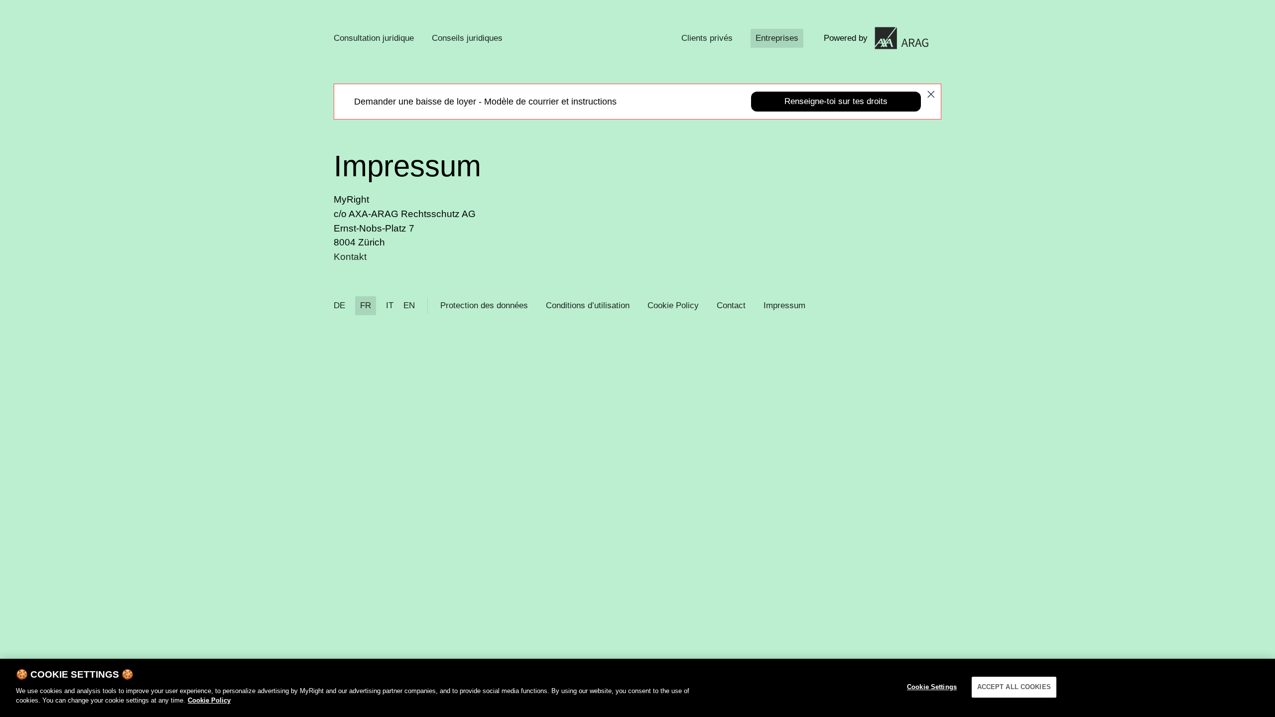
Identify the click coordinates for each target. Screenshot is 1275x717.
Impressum (784, 305)
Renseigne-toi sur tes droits (836, 101)
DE (339, 305)
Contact (731, 305)
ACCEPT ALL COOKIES (1014, 687)
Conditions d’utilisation (588, 305)
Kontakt (350, 256)
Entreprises (777, 38)
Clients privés (707, 38)
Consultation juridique (374, 38)
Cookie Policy (673, 305)
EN (409, 305)
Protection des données (484, 305)
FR (365, 305)
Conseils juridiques (467, 38)
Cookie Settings (932, 687)
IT (389, 305)
